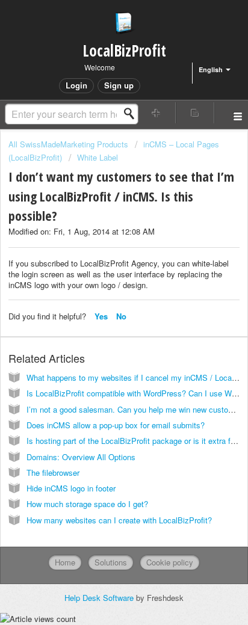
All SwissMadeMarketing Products (68, 144)
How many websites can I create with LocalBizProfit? (119, 520)
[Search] (132, 114)
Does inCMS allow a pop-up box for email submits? (115, 425)
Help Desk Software (100, 597)
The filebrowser (52, 472)
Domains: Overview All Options (80, 457)
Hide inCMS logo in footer (71, 488)
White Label (97, 157)
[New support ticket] (156, 112)
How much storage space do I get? (87, 504)
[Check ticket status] (195, 112)
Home (65, 562)
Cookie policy (169, 562)
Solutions (111, 562)
